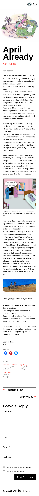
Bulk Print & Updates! (10, 365)
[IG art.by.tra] (30, 4)
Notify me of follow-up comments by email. (19, 467)
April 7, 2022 (9, 64)
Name (6, 437)
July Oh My (23, 365)
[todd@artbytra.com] (35, 4)
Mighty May (7, 372)
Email (6, 447)
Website (7, 457)
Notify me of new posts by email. (16, 471)
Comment (8, 411)
